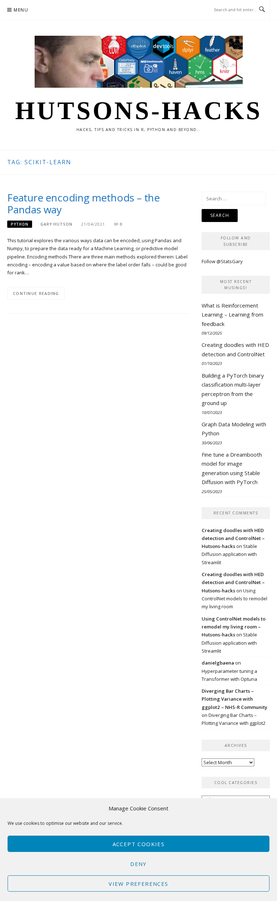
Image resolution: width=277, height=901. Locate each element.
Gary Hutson (56, 224)
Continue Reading (36, 293)
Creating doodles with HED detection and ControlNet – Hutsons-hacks (233, 538)
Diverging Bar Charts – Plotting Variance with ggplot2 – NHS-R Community (234, 699)
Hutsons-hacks (138, 110)
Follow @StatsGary (222, 261)
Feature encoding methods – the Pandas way (83, 204)
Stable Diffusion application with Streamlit (229, 554)
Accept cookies (139, 844)
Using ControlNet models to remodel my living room (234, 598)
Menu (21, 10)
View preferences (138, 883)
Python (19, 224)
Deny (138, 863)
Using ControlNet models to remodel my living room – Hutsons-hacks (233, 626)
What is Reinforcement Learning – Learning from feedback (232, 314)
